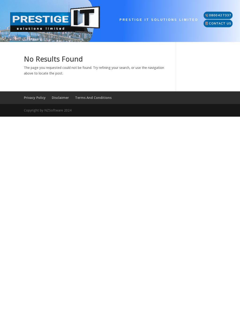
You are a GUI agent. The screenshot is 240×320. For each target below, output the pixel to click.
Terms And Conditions (93, 97)
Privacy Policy (35, 97)
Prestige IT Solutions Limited (159, 20)
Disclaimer (60, 97)
